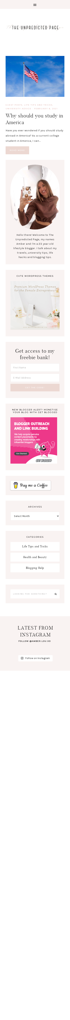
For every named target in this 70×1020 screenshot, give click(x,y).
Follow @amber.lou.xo (34, 641)
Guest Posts (14, 105)
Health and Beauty (35, 557)
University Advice (18, 108)
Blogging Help (35, 568)
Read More (17, 150)
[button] (35, 4)
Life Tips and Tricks (38, 105)
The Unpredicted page (35, 27)
